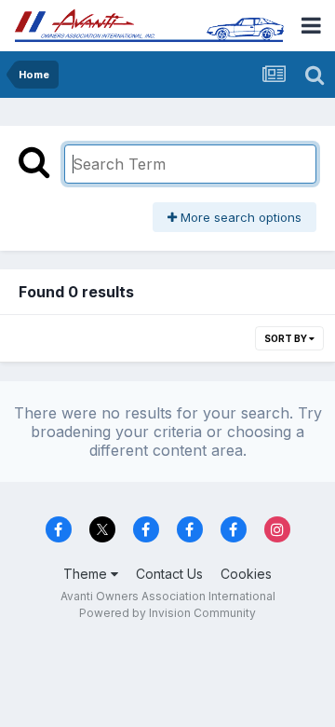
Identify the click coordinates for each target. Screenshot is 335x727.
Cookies (246, 574)
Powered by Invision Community (167, 613)
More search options (239, 217)
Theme (87, 574)
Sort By (286, 338)
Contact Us (169, 574)
